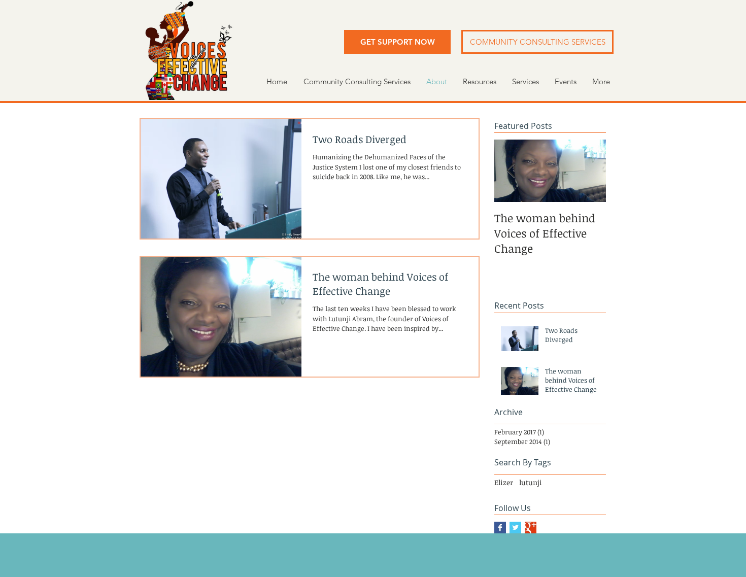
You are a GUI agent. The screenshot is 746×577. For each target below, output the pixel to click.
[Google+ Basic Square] (530, 527)
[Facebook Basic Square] (500, 527)
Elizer (503, 482)
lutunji (530, 482)
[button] (397, 42)
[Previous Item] (510, 171)
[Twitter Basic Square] (515, 527)
